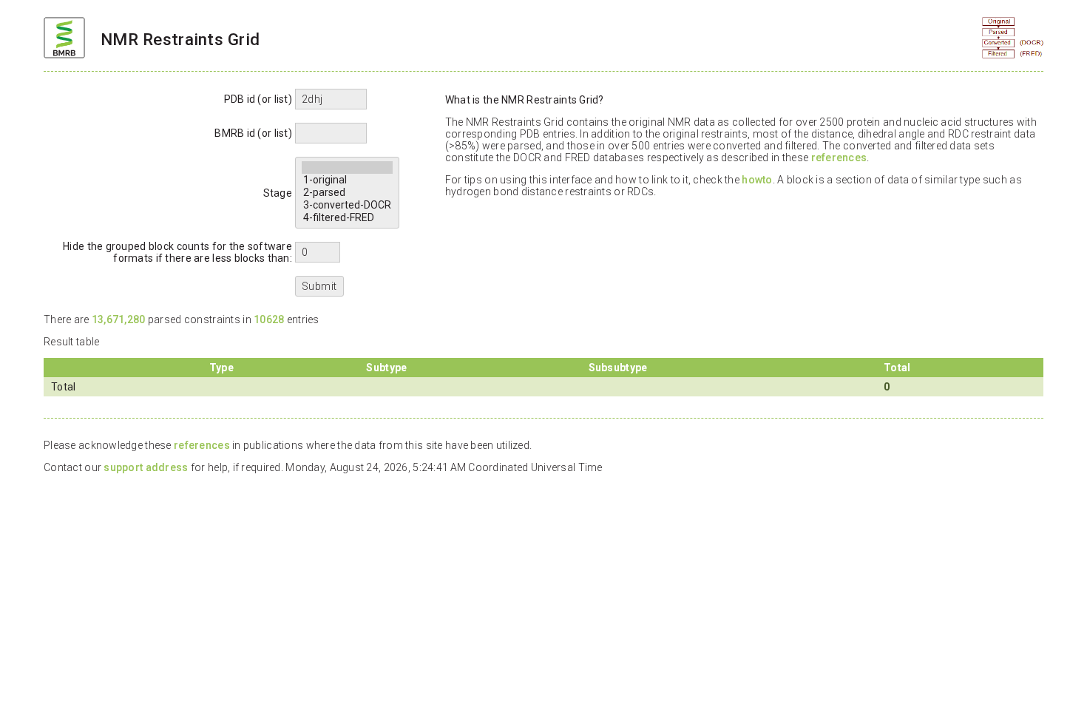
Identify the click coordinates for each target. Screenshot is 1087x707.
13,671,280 (119, 319)
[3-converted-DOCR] (347, 205)
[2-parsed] (347, 192)
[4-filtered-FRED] (347, 218)
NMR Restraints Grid (180, 39)
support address (146, 467)
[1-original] (347, 180)
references (839, 157)
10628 (269, 319)
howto (757, 180)
